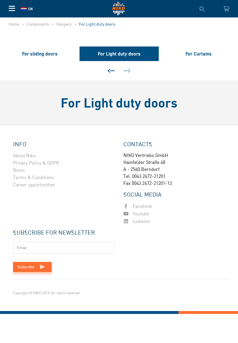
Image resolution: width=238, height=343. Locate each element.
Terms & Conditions (33, 177)
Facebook (141, 206)
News (19, 170)
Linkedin (140, 221)
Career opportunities (34, 185)
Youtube (140, 214)
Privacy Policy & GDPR (36, 163)
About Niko (24, 155)
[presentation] (111, 70)
